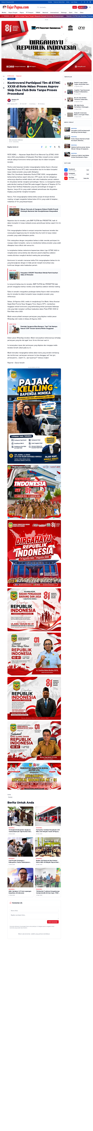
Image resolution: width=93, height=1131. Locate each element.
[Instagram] (87, 2)
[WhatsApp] (46, 147)
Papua (22, 12)
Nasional (45, 12)
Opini (70, 12)
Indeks (67, 2)
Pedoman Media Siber (59, 2)
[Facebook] (81, 2)
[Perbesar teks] (3, 83)
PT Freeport (29, 12)
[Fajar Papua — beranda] (15, 7)
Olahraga (64, 12)
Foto (76, 12)
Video (81, 12)
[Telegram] (50, 147)
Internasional (54, 12)
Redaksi (50, 2)
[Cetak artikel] (3, 88)
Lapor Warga (74, 2)
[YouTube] (90, 2)
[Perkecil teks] (3, 79)
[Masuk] (90, 7)
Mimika (4, 12)
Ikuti (88, 170)
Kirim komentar (52, 922)
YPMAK (38, 12)
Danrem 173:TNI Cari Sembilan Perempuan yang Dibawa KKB (70, 16)
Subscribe (86, 178)
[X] (84, 2)
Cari (74, 7)
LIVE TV (82, 7)
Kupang (10, 797)
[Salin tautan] (59, 147)
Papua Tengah (13, 12)
